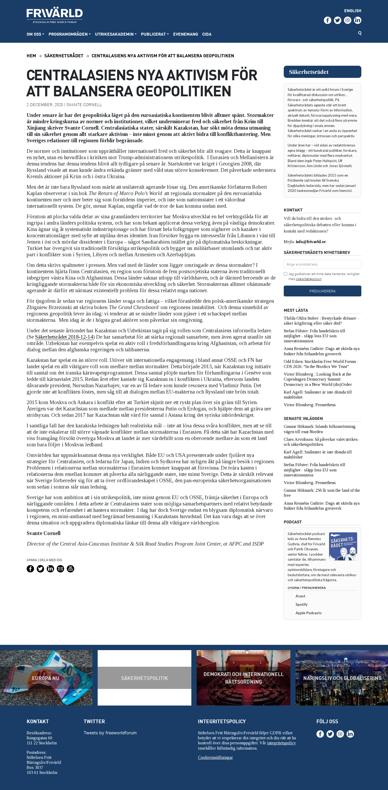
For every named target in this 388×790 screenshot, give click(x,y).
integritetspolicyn (308, 279)
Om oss (34, 33)
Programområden (68, 33)
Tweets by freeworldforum (110, 732)
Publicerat (153, 33)
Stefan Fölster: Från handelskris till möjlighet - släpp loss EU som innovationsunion (314, 336)
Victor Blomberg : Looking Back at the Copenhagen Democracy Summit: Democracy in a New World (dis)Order (318, 379)
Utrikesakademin (114, 33)
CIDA (206, 33)
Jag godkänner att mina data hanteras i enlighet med (323, 276)
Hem (31, 55)
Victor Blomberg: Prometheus (310, 405)
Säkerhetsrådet (63, 55)
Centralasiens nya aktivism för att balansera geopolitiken (163, 55)
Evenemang (185, 33)
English (352, 10)
